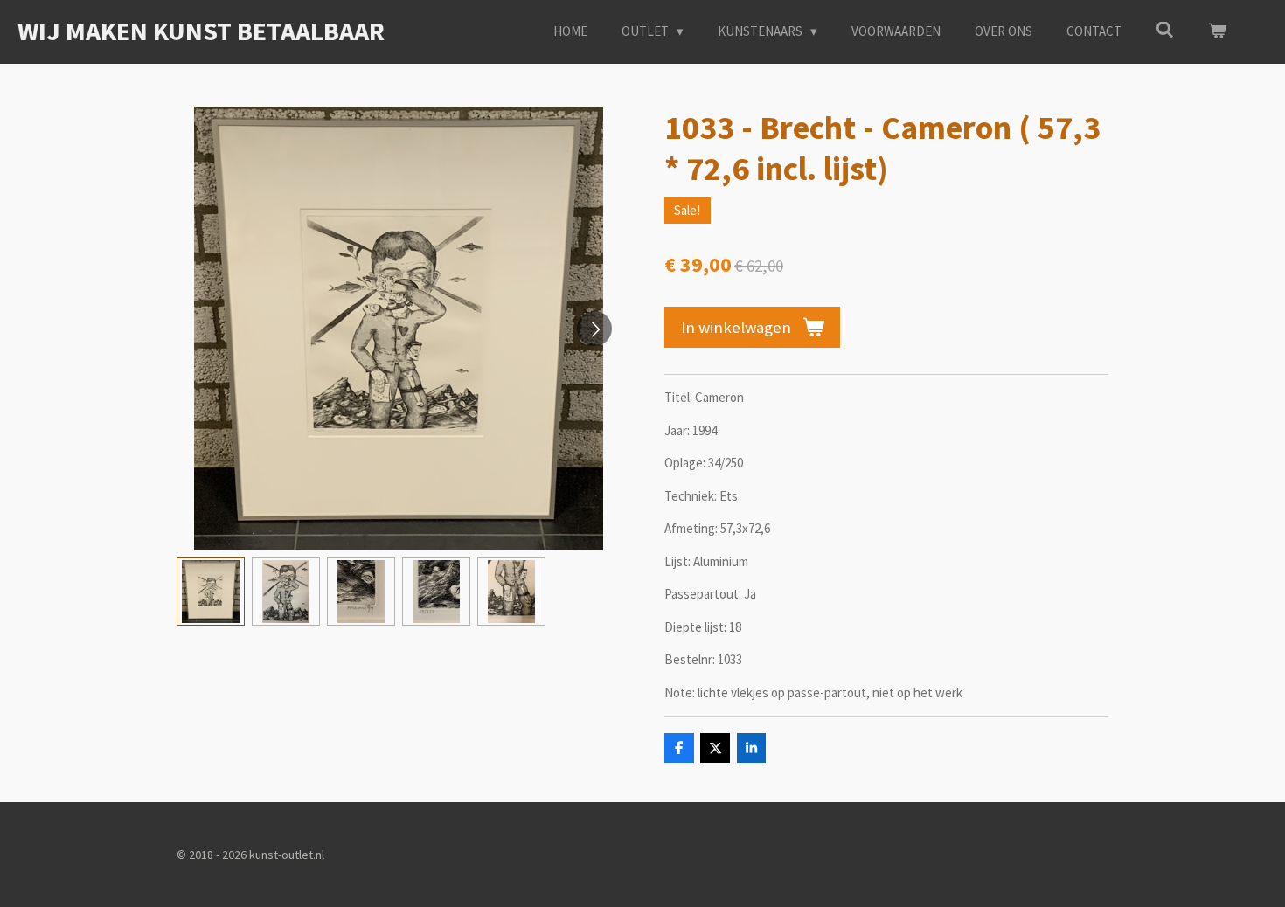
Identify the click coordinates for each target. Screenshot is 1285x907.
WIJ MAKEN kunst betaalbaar (201, 30)
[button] (211, 591)
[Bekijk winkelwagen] (1217, 31)
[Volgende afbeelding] (594, 328)
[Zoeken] (1164, 30)
